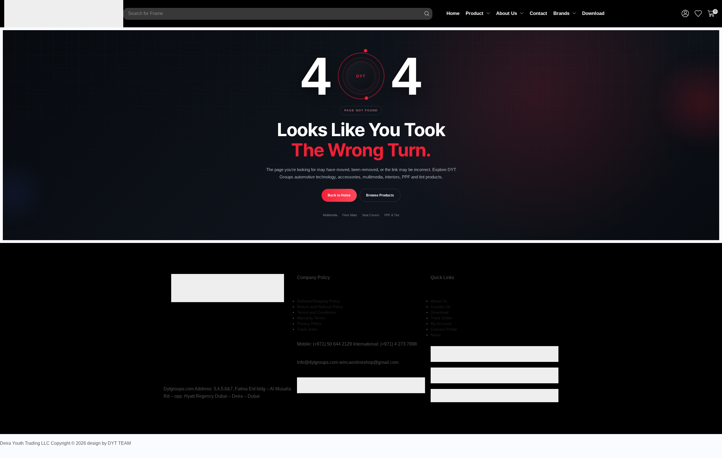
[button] (685, 13)
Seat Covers (370, 215)
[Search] (426, 14)
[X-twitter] (167, 413)
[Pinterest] (179, 413)
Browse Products (380, 195)
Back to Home (339, 195)
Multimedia (330, 215)
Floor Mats (349, 215)
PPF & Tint (391, 215)
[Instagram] (173, 413)
